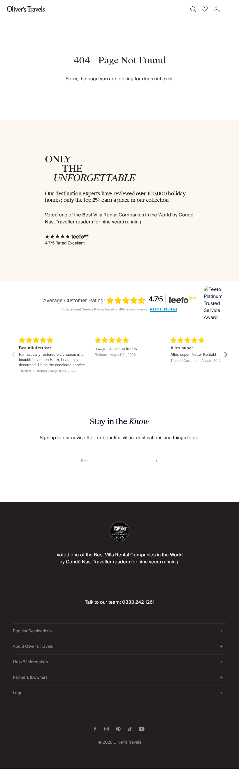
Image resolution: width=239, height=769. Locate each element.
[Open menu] (229, 9)
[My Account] (217, 9)
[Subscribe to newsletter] (155, 459)
